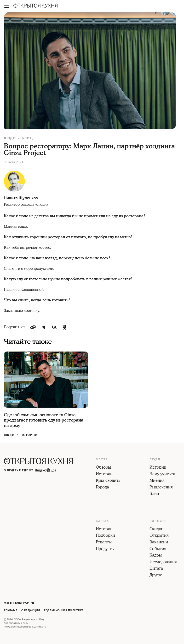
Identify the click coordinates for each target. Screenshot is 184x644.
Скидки (156, 529)
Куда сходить (108, 480)
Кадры (156, 555)
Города (102, 487)
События (158, 549)
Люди (10, 138)
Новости (158, 521)
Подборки (105, 535)
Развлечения (161, 487)
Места (102, 459)
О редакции (30, 610)
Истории (29, 435)
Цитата (156, 568)
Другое (156, 575)
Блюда (102, 521)
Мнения (157, 480)
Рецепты (104, 542)
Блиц (27, 138)
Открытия (159, 535)
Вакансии (159, 542)
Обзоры (103, 467)
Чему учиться (162, 474)
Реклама (10, 610)
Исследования (163, 562)
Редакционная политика (64, 610)
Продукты (105, 549)
